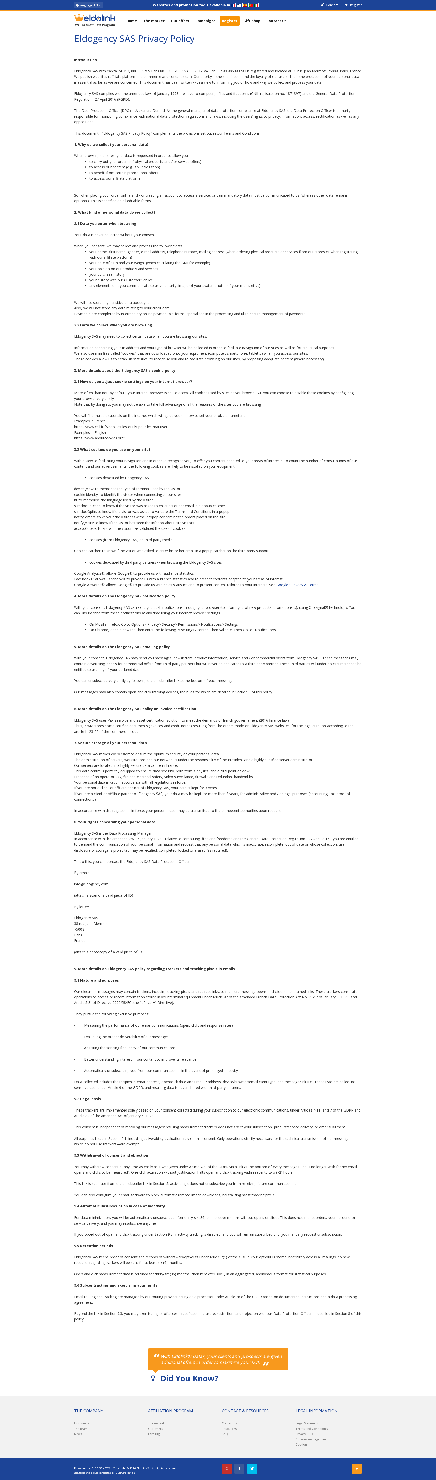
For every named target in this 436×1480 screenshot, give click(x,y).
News (78, 1434)
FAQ (225, 1434)
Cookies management (311, 1439)
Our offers (180, 20)
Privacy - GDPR (306, 1434)
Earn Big (154, 1434)
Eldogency (81, 1423)
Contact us (229, 1423)
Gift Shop (251, 20)
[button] (88, 5)
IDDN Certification (125, 1472)
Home (131, 20)
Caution (301, 1444)
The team (81, 1428)
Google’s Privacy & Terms (297, 584)
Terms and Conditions (312, 1428)
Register (355, 5)
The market (154, 20)
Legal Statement (307, 1423)
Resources (229, 1428)
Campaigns (205, 20)
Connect (331, 5)
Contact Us (276, 20)
